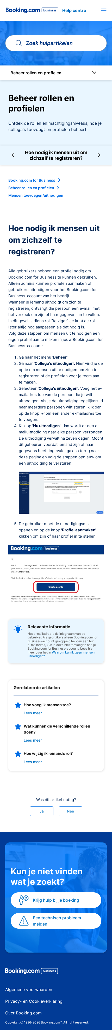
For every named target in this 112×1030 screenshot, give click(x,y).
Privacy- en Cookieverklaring (34, 1001)
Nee (70, 811)
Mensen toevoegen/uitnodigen (35, 195)
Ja (42, 811)
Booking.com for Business (31, 180)
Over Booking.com (23, 1012)
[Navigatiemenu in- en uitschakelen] (104, 10)
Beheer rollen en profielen (31, 188)
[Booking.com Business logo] (56, 972)
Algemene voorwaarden (28, 989)
